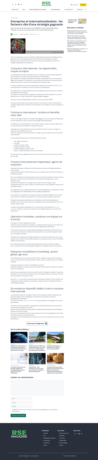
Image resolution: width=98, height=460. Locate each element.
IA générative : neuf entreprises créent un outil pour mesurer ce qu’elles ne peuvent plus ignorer (36, 369)
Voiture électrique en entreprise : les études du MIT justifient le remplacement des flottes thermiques (77, 50)
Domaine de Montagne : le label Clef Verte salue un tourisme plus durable (54, 347)
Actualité (15, 9)
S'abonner (83, 4)
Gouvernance (55, 9)
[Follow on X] (15, 4)
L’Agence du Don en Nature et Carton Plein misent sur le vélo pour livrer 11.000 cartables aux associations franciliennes (37, 348)
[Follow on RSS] (21, 4)
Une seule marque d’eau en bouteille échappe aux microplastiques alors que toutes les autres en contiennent (18, 370)
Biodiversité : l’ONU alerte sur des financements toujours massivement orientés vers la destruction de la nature (19, 348)
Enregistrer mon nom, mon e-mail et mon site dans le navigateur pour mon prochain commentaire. (34, 410)
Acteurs (80, 9)
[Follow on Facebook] (13, 4)
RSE (24, 9)
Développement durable (37, 9)
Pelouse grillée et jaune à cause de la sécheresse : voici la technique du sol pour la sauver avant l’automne (77, 32)
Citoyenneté (68, 9)
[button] (86, 10)
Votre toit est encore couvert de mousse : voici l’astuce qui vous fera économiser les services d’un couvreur (77, 37)
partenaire (15, 34)
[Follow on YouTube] (18, 4)
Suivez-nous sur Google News (35, 323)
